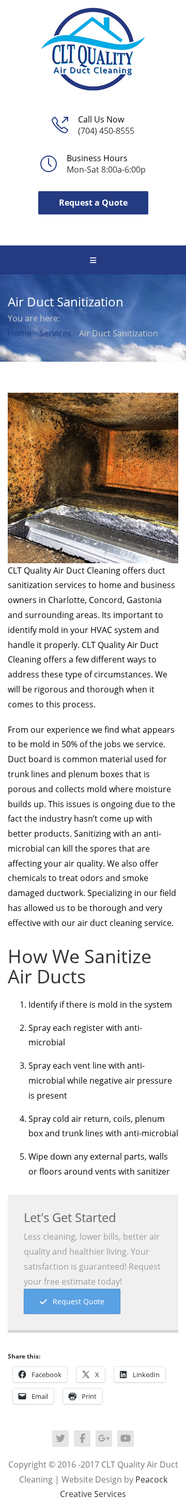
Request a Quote (93, 202)
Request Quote (78, 1301)
